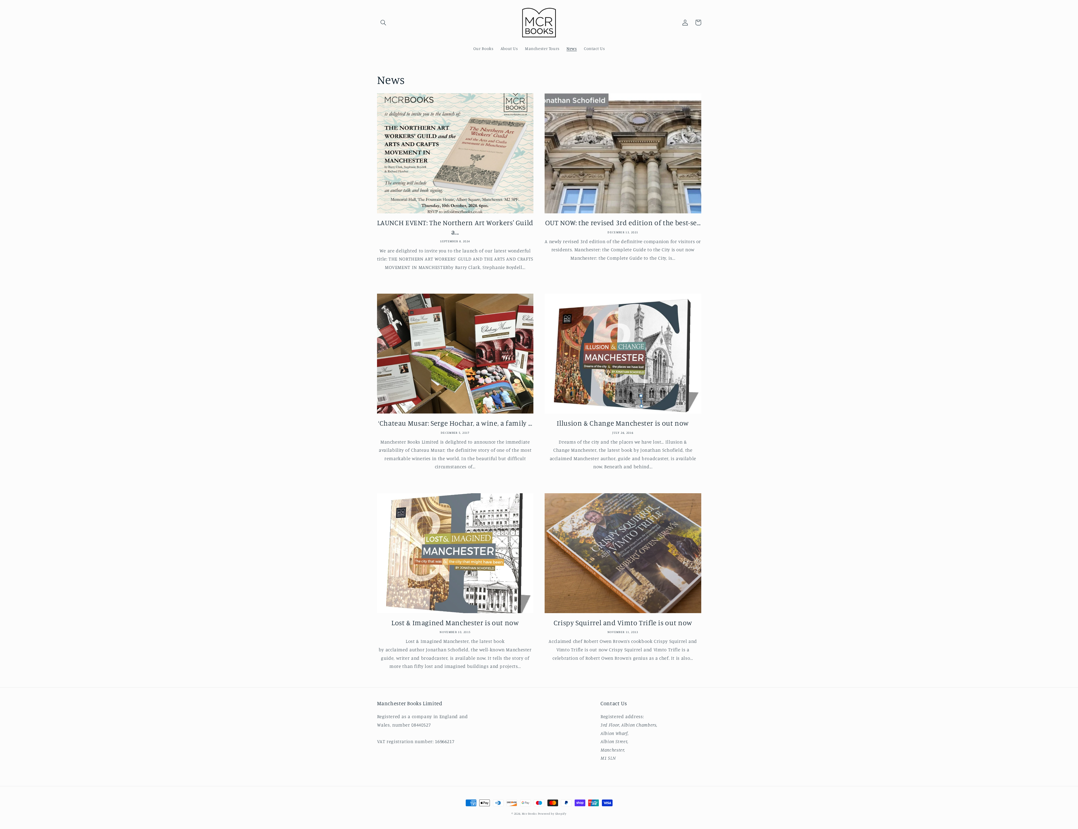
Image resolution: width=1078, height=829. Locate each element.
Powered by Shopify (552, 813)
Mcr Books (529, 813)
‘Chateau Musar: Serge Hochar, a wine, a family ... (455, 423)
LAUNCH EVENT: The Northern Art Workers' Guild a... (455, 227)
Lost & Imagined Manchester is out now (455, 622)
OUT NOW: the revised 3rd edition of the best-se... (623, 222)
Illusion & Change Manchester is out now (623, 423)
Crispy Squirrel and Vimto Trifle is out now (623, 622)
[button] (383, 22)
